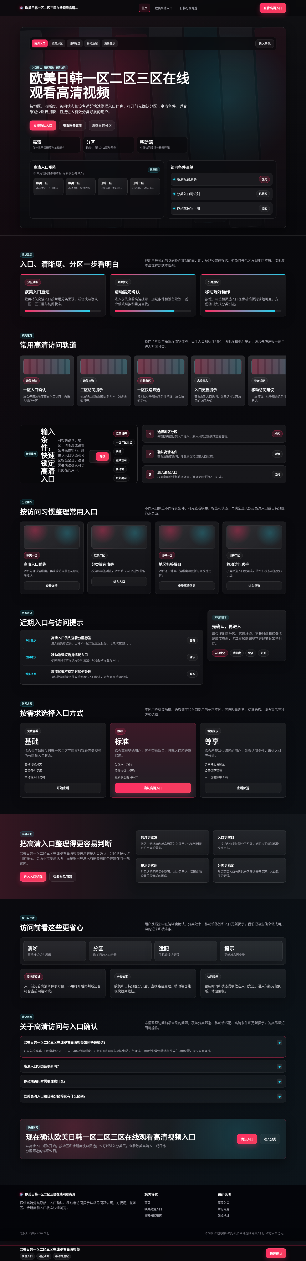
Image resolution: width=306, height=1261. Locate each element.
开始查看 (63, 788)
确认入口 (247, 1139)
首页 (144, 8)
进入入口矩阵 (33, 877)
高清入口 (223, 1202)
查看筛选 (243, 788)
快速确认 (276, 1253)
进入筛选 (254, 586)
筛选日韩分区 (102, 125)
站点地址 (223, 1215)
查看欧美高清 (72, 125)
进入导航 (265, 44)
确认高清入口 (153, 788)
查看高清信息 (186, 586)
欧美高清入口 (163, 8)
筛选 (102, 456)
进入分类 (270, 1139)
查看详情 (51, 586)
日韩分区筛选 (188, 8)
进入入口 (119, 581)
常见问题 (223, 1209)
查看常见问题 (62, 877)
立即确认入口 (43, 125)
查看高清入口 (273, 8)
